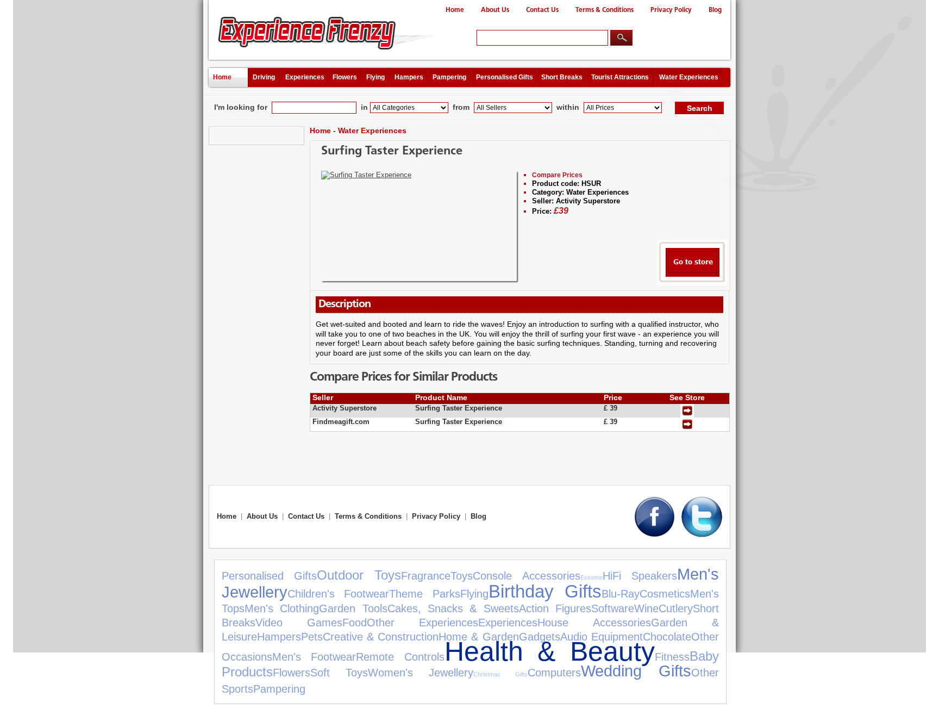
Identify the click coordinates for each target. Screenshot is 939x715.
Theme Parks (424, 594)
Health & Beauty (550, 651)
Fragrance (425, 576)
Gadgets (539, 637)
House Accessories (593, 623)
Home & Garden (478, 637)
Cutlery (676, 608)
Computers (554, 673)
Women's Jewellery (420, 673)
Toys (461, 576)
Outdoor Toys (359, 575)
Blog (715, 10)
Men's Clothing (282, 608)
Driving (264, 77)
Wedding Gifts (636, 671)
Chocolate (667, 637)
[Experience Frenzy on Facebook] (654, 535)
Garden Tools (353, 608)
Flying (375, 77)
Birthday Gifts (545, 591)
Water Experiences (688, 77)
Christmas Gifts (500, 674)
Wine (646, 608)
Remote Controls (400, 657)
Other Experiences (422, 623)
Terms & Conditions (604, 10)
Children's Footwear (338, 594)
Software (612, 608)
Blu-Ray (621, 594)
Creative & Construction (381, 637)
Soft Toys (339, 673)
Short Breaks (562, 77)
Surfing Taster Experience (391, 151)
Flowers (345, 77)
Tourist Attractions (620, 77)
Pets (312, 637)
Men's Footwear (314, 657)
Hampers (409, 77)
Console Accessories (526, 576)
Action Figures (555, 608)
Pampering (449, 77)
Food (354, 623)
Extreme (591, 577)
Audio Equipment (601, 637)
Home (455, 10)
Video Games (298, 623)
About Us (495, 10)
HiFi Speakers (640, 576)
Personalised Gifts (504, 77)
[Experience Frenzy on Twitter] (701, 535)
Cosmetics (665, 594)
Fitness (672, 657)
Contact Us (542, 10)
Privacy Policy (671, 10)
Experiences (304, 77)
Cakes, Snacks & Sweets (453, 608)
